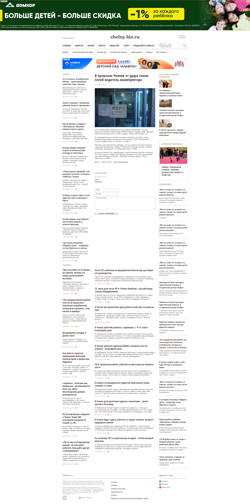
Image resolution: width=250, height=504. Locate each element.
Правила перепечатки (118, 488)
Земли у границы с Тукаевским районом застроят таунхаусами (76, 104)
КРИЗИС (66, 52)
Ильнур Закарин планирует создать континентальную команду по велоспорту (74, 150)
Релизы (149, 52)
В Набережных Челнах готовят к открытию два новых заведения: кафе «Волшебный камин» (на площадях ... (75, 207)
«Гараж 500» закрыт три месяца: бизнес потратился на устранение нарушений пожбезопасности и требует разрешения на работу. (76, 457)
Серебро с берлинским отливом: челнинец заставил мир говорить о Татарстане (173, 171)
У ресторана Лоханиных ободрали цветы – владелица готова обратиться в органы (75, 245)
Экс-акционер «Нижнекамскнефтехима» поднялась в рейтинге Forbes (171, 93)
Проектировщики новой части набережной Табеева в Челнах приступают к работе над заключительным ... (75, 91)
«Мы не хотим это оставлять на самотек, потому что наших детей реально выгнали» (76, 274)
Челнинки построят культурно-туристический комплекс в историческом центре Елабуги (171, 113)
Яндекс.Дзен (166, 487)
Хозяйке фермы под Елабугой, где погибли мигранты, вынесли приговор (76, 222)
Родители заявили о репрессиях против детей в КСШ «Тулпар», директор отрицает (172, 324)
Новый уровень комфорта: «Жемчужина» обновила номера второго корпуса (74, 126)
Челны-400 (101, 52)
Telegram (165, 481)
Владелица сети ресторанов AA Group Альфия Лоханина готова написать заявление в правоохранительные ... (75, 254)
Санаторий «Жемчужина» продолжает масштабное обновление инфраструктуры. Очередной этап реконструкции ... (76, 136)
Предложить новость (143, 45)
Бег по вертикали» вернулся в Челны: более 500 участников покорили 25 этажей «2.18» (76, 418)
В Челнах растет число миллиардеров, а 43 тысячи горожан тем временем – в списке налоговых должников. (76, 401)
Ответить (98, 182)
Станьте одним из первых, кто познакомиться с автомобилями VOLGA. (75, 341)
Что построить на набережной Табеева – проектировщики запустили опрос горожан (76, 82)
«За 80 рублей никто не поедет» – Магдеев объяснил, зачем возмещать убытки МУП (173, 442)
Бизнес (91, 45)
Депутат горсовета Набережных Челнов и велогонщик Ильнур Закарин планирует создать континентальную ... (75, 159)
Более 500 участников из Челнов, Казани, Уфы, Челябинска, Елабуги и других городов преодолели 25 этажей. (77, 429)
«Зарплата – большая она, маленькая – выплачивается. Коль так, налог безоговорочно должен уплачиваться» (77, 389)
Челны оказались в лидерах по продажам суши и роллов (172, 458)
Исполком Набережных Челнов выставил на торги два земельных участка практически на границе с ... (76, 112)
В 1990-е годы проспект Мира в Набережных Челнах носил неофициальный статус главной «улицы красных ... (75, 183)
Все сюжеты (161, 52)
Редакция (114, 485)
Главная (67, 45)
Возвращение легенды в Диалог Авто (74, 334)
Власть (102, 45)
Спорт (126, 45)
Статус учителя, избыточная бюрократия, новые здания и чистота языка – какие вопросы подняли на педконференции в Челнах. (75, 319)
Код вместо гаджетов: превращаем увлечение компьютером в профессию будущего (76, 357)
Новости (79, 45)
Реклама (114, 495)
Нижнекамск (136, 52)
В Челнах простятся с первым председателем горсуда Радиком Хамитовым (172, 132)
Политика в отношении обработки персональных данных (129, 498)
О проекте (114, 482)
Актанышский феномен (83, 52)
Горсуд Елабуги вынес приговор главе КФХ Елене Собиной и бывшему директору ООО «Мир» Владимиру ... (75, 231)
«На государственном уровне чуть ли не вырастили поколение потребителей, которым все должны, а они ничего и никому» (76, 305)
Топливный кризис (118, 52)
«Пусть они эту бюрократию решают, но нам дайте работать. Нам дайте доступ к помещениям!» (76, 446)
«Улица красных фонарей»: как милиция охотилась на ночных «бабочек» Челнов (76, 174)
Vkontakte (165, 484)
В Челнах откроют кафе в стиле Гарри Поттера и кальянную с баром (76, 198)
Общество (114, 45)
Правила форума (116, 492)
